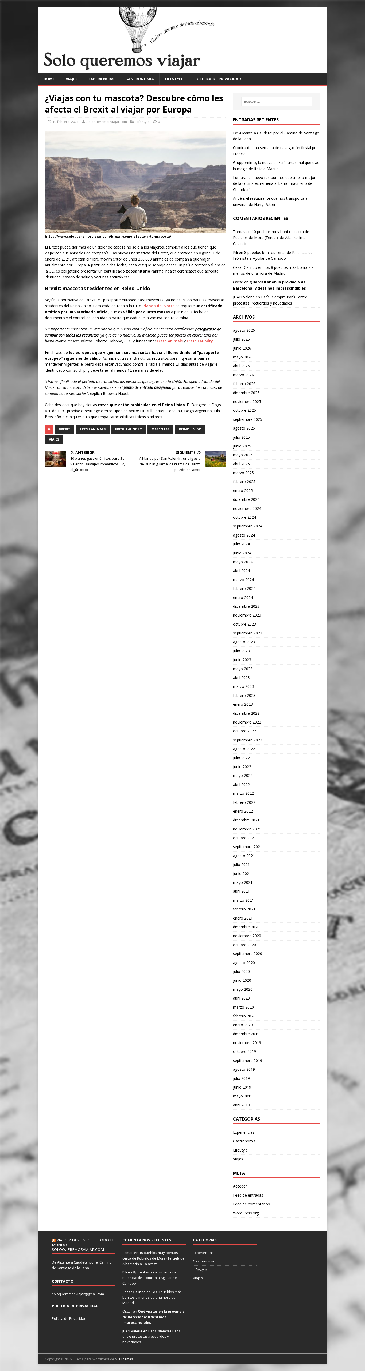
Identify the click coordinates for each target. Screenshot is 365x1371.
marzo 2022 (243, 793)
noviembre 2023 (247, 615)
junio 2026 (242, 348)
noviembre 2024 (247, 508)
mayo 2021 (243, 882)
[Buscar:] (276, 101)
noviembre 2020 (247, 935)
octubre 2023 (244, 624)
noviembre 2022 (247, 722)
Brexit (64, 429)
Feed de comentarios (251, 1203)
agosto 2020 (244, 962)
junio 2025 (242, 446)
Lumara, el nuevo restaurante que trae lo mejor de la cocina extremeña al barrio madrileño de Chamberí (274, 183)
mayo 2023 (243, 668)
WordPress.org (246, 1213)
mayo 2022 (243, 775)
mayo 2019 (243, 1095)
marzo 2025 (243, 472)
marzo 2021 (243, 900)
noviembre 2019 (247, 1042)
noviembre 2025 (247, 401)
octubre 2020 (244, 944)
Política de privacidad (217, 78)
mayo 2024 (243, 561)
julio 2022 (241, 757)
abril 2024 (241, 570)
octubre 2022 (244, 730)
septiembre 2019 (247, 1060)
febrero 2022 (244, 802)
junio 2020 (242, 980)
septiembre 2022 (247, 739)
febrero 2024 (244, 588)
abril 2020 (241, 998)
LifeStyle (174, 78)
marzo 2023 (243, 686)
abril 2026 (241, 365)
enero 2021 (243, 918)
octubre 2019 (244, 1051)
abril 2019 (241, 1105)
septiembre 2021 (247, 846)
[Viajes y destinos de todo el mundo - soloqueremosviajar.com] (182, 70)
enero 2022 (243, 811)
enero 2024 (243, 597)
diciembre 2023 (246, 606)
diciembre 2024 (246, 499)
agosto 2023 (244, 641)
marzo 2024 (243, 579)
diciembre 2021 (246, 819)
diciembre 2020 (246, 926)
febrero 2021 (244, 909)
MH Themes (124, 1359)
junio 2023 (242, 659)
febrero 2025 (244, 481)
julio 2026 (241, 339)
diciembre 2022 (246, 713)
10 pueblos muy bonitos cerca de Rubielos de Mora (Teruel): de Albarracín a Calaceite (271, 237)
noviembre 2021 (247, 829)
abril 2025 (241, 463)
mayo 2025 (243, 454)
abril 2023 (241, 677)
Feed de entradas (248, 1195)
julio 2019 (241, 1078)
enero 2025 (243, 490)
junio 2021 (242, 873)
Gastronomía (139, 78)
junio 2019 (242, 1087)
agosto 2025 (244, 428)
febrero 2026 (244, 383)
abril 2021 (241, 891)
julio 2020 (241, 971)
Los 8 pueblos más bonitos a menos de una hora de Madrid (152, 1297)
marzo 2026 (243, 374)
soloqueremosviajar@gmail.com (78, 1294)
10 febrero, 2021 (65, 121)
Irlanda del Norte (158, 305)
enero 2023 (243, 704)
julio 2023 (241, 650)
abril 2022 (241, 784)
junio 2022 (242, 766)
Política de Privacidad (69, 1318)
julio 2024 (241, 543)
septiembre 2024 (247, 526)
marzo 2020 (243, 1007)
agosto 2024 (244, 535)
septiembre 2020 (247, 953)
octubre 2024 (244, 517)
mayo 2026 (243, 356)
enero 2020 (243, 1024)
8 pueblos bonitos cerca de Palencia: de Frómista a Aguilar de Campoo (149, 1278)
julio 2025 (241, 437)
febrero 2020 (244, 1015)
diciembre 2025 (246, 392)
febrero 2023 (244, 695)
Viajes (71, 78)
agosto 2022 (244, 748)
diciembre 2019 (246, 1033)
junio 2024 (242, 552)
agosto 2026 (244, 330)
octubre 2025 (244, 410)
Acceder (240, 1186)
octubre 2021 (244, 837)
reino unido (190, 429)
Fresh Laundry (200, 340)
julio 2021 (241, 864)
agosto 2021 (244, 855)
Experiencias (101, 78)
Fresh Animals (170, 340)
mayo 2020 (243, 989)
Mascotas (160, 429)
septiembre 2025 (247, 419)
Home (49, 78)
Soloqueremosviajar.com (106, 121)
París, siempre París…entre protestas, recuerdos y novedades (153, 1337)
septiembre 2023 (247, 632)
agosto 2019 (244, 1069)
